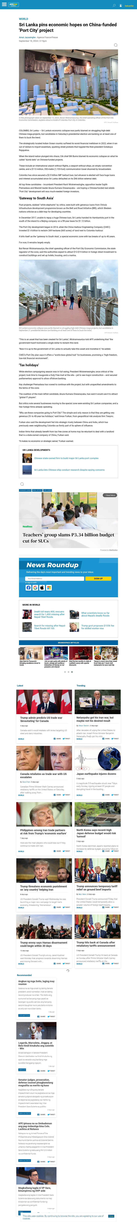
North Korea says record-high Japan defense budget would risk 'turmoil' (96, 833)
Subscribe (129, 6)
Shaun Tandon (84, 726)
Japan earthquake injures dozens (96, 773)
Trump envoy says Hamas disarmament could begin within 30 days (43, 944)
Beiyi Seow (82, 894)
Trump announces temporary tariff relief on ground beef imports (97, 888)
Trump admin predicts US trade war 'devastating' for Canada (41, 719)
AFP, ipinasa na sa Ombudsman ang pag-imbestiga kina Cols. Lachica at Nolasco (35, 1126)
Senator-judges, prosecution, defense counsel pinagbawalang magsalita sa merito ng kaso (35, 1082)
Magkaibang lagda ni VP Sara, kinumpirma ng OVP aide (34, 1189)
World (23, 18)
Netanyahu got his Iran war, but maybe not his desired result (95, 719)
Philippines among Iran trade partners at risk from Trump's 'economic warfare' (43, 832)
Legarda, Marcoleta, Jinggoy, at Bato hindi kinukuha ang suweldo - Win (36, 1045)
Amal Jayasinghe (27, 37)
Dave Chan (26, 782)
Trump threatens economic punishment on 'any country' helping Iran (43, 888)
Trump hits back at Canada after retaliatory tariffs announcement (96, 944)
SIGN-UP (98, 578)
